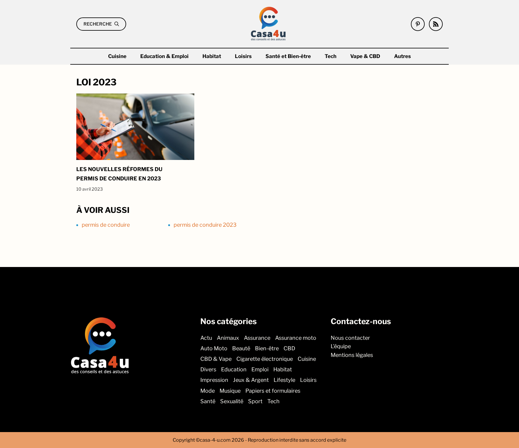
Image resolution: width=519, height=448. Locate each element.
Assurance (257, 338)
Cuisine (117, 56)
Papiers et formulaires (272, 390)
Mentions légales (352, 355)
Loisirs (243, 56)
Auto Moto (213, 348)
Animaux (228, 338)
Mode (207, 390)
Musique (230, 390)
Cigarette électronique (264, 359)
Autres (402, 56)
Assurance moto (295, 338)
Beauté (241, 348)
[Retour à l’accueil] (268, 23)
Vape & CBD (365, 56)
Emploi (260, 369)
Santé (207, 401)
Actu (206, 338)
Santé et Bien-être (288, 56)
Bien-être (267, 348)
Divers (208, 369)
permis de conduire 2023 (205, 225)
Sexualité (231, 401)
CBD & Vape (216, 359)
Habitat (211, 56)
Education (234, 369)
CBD (289, 348)
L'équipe (341, 346)
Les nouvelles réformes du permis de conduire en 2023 (119, 173)
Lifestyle (284, 380)
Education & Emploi (164, 56)
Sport (255, 401)
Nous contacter (350, 338)
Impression (214, 380)
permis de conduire (106, 225)
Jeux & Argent (251, 380)
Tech (330, 56)
